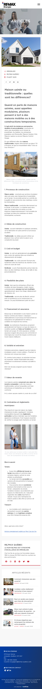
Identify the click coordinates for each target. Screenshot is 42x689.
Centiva (25, 686)
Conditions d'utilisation (22, 682)
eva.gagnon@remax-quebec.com (20, 662)
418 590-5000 (12, 660)
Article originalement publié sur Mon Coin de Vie (20, 531)
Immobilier (10, 71)
